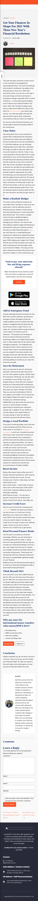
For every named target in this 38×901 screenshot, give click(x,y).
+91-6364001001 (8, 861)
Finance (13, 18)
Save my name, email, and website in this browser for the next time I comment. (19, 799)
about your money (15, 111)
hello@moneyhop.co (9, 863)
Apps (31, 230)
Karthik (12, 43)
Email (5, 783)
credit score (6, 510)
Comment (7, 756)
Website (6, 791)
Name (5, 776)
